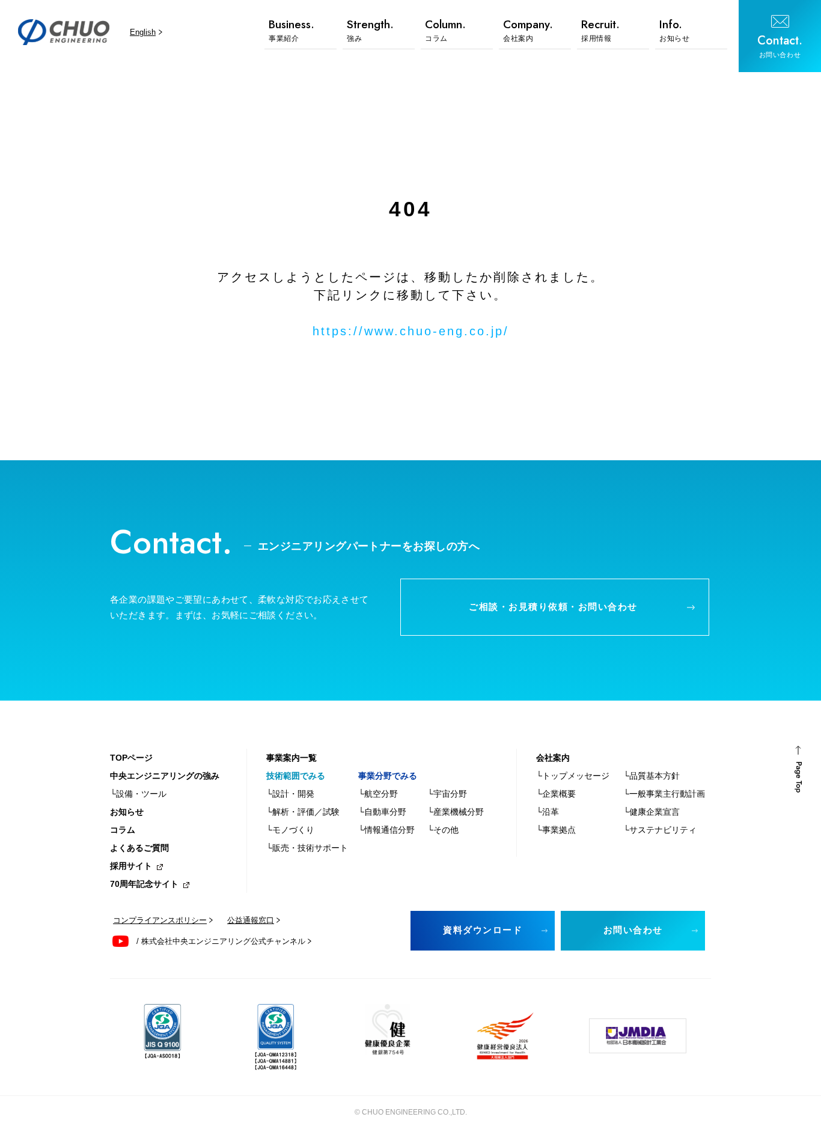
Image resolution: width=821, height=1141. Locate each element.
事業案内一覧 (291, 757)
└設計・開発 (290, 794)
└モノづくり (290, 830)
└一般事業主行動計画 (664, 794)
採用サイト (131, 866)
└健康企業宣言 (651, 812)
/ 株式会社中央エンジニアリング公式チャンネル (220, 941)
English (143, 32)
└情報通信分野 (386, 830)
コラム (122, 830)
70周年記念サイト (144, 884)
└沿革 (547, 812)
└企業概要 (556, 794)
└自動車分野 (382, 812)
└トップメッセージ (572, 775)
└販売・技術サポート (307, 848)
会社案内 (553, 757)
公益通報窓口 (250, 920)
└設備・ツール (138, 794)
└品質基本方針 (651, 775)
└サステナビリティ (660, 830)
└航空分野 (378, 794)
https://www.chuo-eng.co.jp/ (411, 331)
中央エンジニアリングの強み (164, 775)
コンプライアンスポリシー (160, 920)
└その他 (443, 830)
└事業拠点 (556, 830)
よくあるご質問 (139, 848)
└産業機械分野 (455, 812)
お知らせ (127, 812)
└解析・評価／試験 (303, 812)
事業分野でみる (387, 775)
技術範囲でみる (295, 775)
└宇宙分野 (447, 794)
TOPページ (131, 757)
